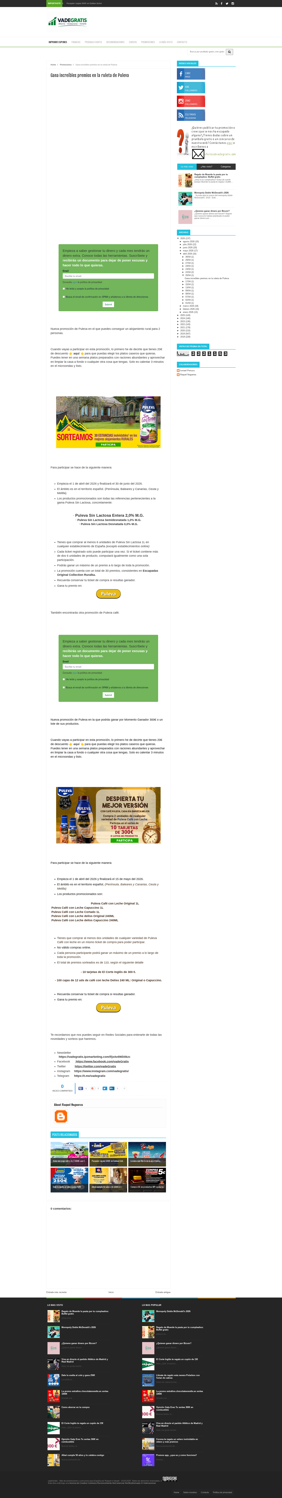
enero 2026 (188, 312)
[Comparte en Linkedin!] (112, 1088)
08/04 (188, 293)
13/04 (188, 287)
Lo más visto (165, 42)
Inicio (111, 1292)
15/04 (188, 284)
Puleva (108, 594)
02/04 (188, 300)
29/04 (188, 260)
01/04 (188, 303)
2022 (183, 324)
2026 (183, 238)
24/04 (188, 266)
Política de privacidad (222, 1492)
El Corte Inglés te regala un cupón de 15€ (82, 1423)
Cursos (133, 42)
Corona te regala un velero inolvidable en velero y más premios (177, 1440)
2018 (183, 337)
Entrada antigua (163, 1292)
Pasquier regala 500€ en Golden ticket (84, 3)
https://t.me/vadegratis (89, 1076)
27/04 (188, 263)
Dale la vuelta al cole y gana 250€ (78, 1375)
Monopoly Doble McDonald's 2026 (79, 1327)
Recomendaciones (115, 42)
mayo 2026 (188, 250)
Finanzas (75, 42)
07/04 (188, 297)
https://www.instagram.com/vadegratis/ (101, 1071)
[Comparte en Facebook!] (80, 1088)
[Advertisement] (108, 128)
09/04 (188, 290)
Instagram (63, 1071)
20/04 (188, 275)
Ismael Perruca (187, 370)
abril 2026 (188, 253)
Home (176, 1492)
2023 (183, 321)
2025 (183, 315)
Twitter (61, 1066)
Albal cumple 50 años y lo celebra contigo (83, 1455)
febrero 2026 (189, 309)
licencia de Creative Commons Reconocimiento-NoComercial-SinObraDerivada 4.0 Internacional (113, 1483)
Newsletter (64, 1052)
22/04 (188, 272)
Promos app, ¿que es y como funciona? (176, 1455)
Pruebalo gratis (93, 42)
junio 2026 (188, 247)
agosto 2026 (189, 241)
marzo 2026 (189, 306)
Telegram (63, 1076)
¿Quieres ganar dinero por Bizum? (79, 1343)
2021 (183, 327)
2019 (183, 333)
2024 (183, 318)
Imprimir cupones (58, 42)
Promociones (148, 42)
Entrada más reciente (56, 1292)
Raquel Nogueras (188, 374)
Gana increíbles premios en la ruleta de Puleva (207, 278)
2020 (183, 330)
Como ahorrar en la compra (75, 1407)
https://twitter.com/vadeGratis (95, 1066)
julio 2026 (188, 244)
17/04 (188, 281)
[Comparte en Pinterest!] (93, 1088)
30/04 (188, 257)
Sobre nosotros (190, 1492)
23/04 (188, 269)
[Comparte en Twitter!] (105, 1088)
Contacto (182, 42)
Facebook (63, 1061)
